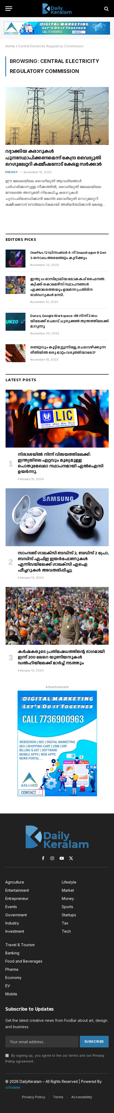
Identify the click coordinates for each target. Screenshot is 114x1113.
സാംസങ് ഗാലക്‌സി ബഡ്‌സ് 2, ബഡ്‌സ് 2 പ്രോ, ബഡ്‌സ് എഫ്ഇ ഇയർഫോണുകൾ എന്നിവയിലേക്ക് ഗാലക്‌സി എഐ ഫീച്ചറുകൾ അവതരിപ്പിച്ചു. (63, 561)
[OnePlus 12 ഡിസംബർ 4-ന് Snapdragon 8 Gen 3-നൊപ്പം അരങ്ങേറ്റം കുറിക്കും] (15, 259)
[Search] (106, 9)
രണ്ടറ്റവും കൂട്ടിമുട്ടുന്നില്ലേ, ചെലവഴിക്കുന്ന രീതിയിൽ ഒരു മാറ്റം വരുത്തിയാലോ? (68, 350)
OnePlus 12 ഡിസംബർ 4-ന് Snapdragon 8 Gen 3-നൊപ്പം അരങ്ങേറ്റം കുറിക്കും (68, 255)
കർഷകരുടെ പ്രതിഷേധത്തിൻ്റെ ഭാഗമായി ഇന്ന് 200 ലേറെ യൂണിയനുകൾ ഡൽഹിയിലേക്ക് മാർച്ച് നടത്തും (61, 657)
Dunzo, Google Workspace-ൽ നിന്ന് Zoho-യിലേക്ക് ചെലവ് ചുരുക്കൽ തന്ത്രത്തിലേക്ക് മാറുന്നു (69, 321)
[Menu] (8, 9)
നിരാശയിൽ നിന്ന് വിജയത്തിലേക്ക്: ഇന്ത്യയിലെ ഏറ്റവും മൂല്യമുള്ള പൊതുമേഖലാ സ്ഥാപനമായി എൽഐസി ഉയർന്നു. (60, 463)
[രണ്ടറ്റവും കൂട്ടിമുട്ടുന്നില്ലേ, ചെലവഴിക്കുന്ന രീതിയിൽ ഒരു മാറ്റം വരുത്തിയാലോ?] (15, 353)
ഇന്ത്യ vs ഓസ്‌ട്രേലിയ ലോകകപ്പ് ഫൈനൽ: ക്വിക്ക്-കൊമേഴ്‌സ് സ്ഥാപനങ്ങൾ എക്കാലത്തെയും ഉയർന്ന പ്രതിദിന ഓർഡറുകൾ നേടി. (67, 287)
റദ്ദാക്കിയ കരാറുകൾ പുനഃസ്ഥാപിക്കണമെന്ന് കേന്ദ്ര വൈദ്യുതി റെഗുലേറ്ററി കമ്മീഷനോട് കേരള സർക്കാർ (54, 158)
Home (10, 46)
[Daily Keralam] (57, 8)
